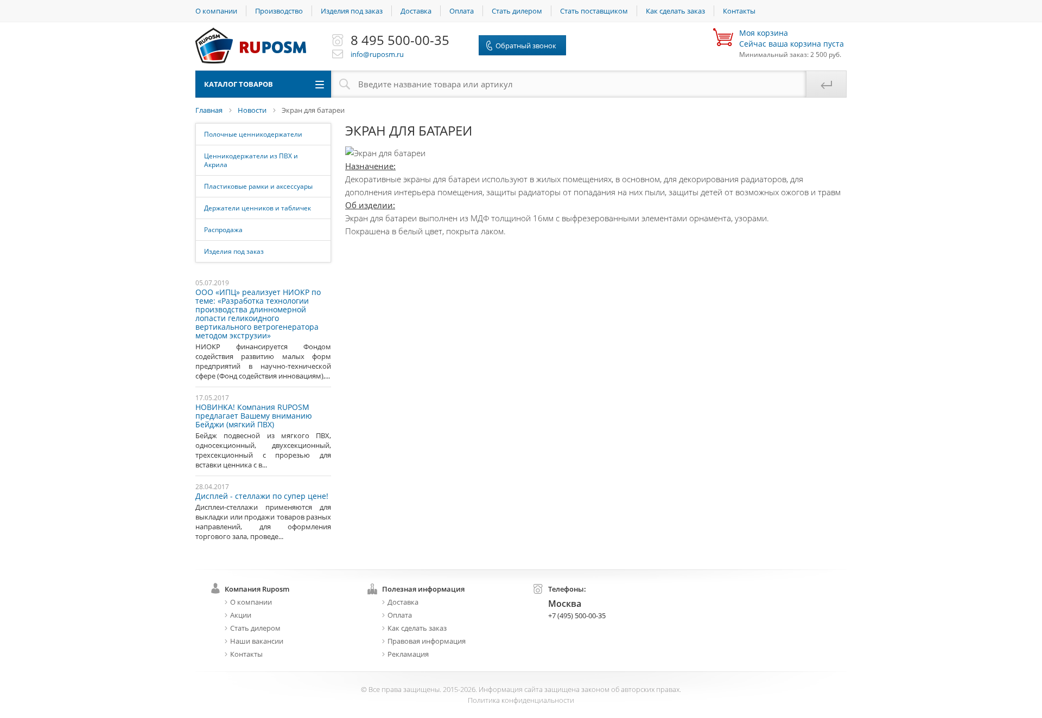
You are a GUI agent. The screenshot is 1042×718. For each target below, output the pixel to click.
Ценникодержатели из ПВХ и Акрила (251, 160)
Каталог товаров (238, 84)
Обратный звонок (525, 45)
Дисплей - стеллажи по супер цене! (261, 496)
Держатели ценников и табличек (257, 208)
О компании (216, 11)
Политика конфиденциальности (521, 700)
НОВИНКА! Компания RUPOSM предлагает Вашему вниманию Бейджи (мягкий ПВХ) (253, 416)
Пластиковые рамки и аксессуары (258, 186)
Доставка (416, 11)
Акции (240, 615)
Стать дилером (517, 11)
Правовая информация (426, 641)
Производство (279, 11)
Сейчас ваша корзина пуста (791, 38)
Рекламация (408, 654)
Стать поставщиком (594, 11)
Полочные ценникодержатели (253, 134)
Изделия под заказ (352, 11)
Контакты (739, 11)
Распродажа (223, 229)
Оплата (461, 11)
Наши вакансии (256, 641)
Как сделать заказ (675, 11)
